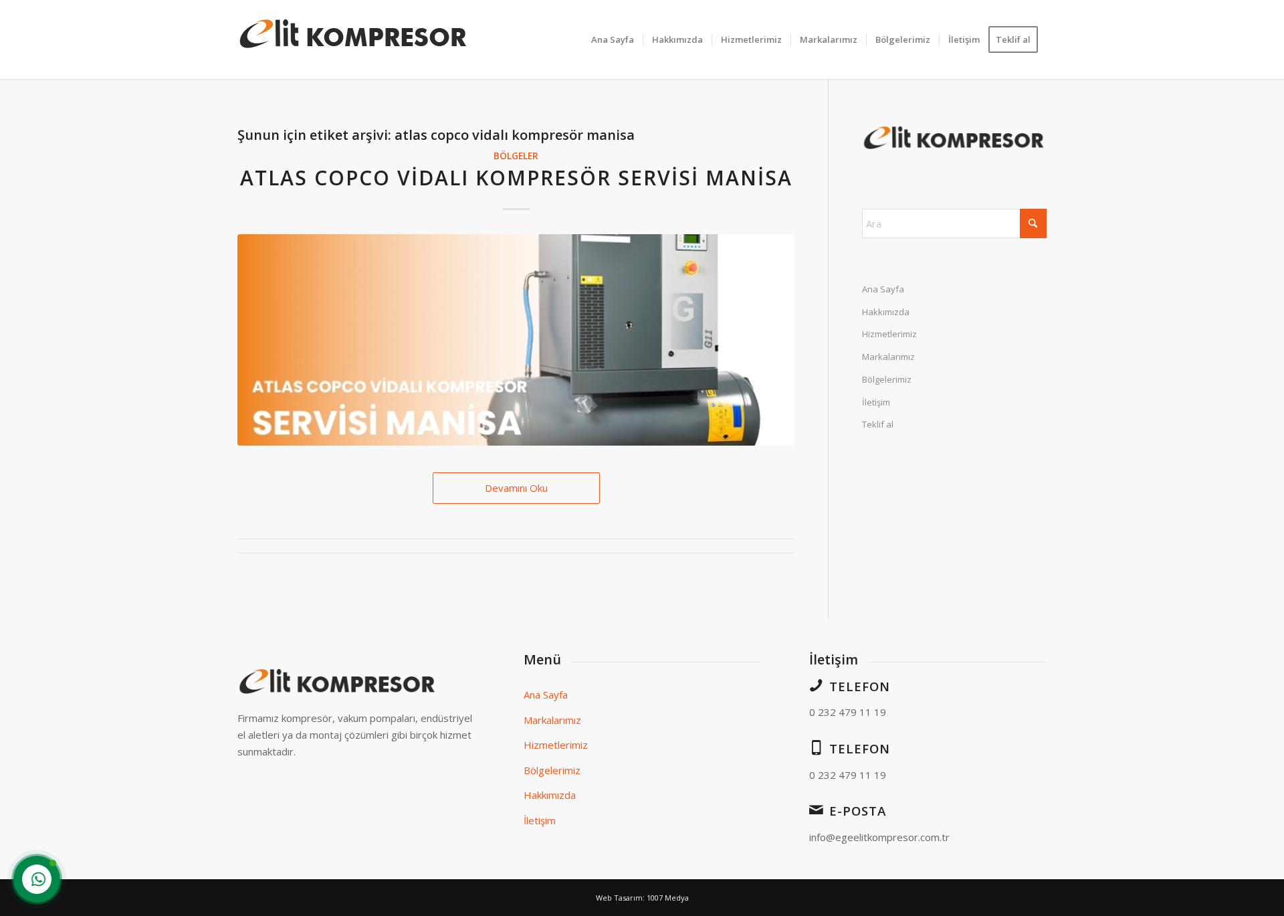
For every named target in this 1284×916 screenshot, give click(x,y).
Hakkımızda (885, 312)
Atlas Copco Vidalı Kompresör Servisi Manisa (516, 177)
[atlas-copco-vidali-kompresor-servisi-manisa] (515, 340)
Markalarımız (888, 357)
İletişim (876, 402)
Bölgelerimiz (887, 379)
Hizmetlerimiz (889, 334)
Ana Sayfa (883, 289)
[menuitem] (612, 39)
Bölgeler (516, 156)
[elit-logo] (353, 39)
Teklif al (877, 424)
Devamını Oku (516, 487)
